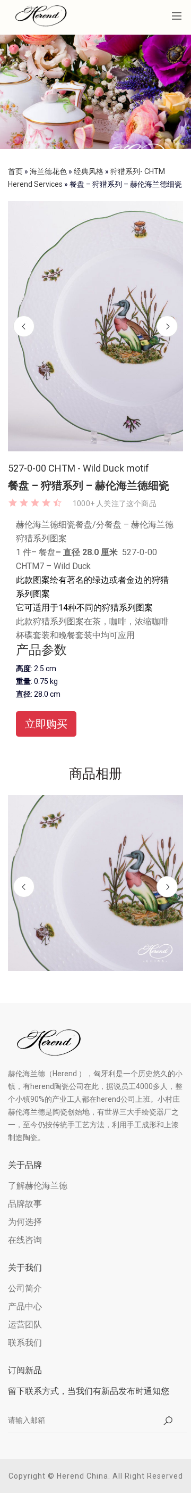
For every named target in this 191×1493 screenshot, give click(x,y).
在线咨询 (25, 1240)
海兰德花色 (48, 171)
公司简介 (25, 1288)
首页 (15, 171)
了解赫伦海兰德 (37, 1186)
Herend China (82, 1476)
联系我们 (25, 1343)
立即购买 (46, 723)
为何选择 (25, 1222)
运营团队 (25, 1324)
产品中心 (25, 1306)
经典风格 (88, 171)
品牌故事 (25, 1204)
